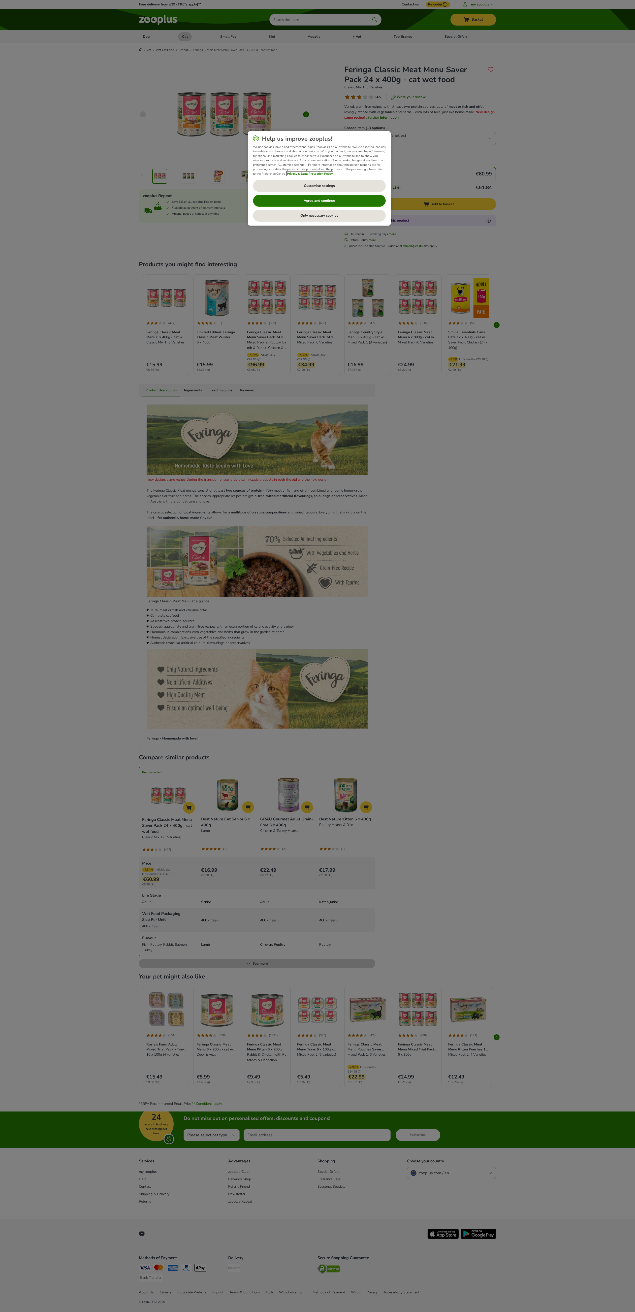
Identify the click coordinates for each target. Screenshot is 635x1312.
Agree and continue (319, 200)
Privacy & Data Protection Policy (310, 174)
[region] (319, 178)
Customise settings (319, 185)
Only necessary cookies (319, 215)
